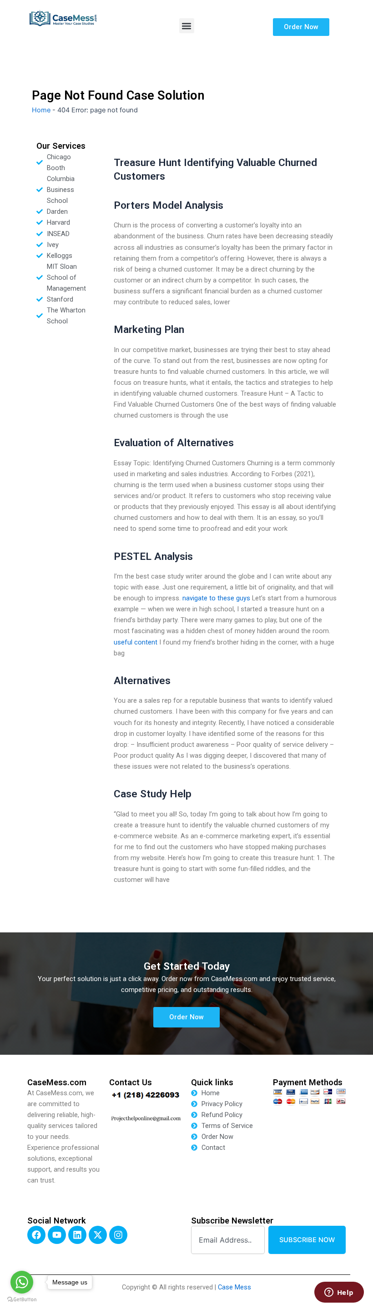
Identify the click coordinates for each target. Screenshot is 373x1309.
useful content (135, 642)
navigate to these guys (216, 598)
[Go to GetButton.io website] (21, 1300)
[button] (186, 25)
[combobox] (228, 1240)
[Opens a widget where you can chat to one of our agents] (339, 1293)
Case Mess (234, 1287)
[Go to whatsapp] (21, 1282)
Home (41, 110)
